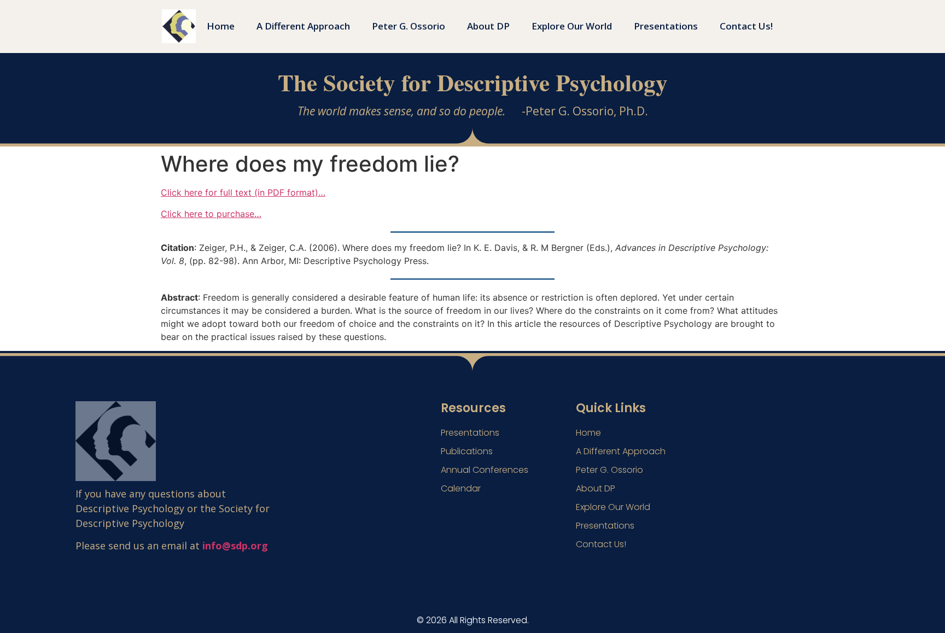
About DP (488, 26)
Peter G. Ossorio (408, 26)
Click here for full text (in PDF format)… (243, 192)
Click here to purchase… (211, 213)
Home (221, 26)
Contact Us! (746, 26)
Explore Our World (572, 26)
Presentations (666, 26)
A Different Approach (303, 26)
